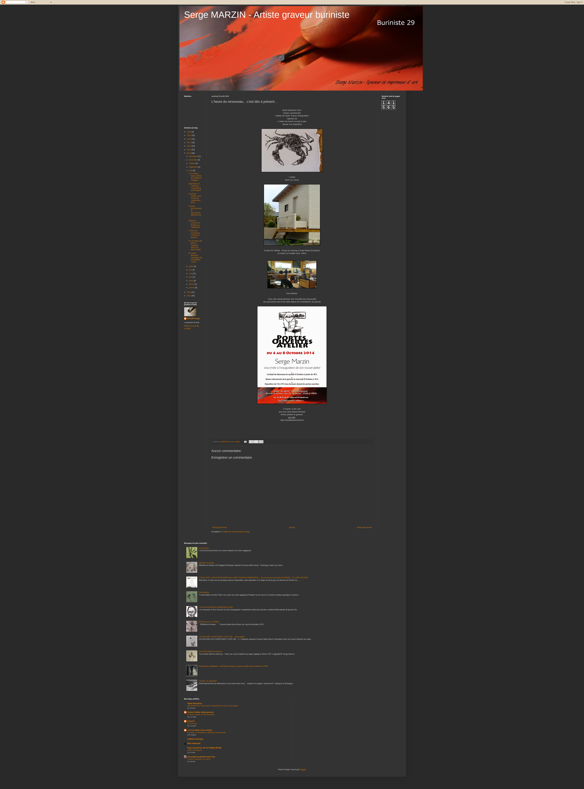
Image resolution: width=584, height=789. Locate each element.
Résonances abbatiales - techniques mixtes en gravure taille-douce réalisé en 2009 (233, 666)
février (192, 284)
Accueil (292, 527)
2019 (189, 135)
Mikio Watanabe (193, 743)
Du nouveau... (192, 723)
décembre (193, 156)
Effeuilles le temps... (207, 563)
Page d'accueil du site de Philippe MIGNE (204, 748)
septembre (193, 167)
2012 (189, 296)
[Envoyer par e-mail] (250, 441)
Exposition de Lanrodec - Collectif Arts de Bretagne (195, 187)
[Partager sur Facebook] (259, 441)
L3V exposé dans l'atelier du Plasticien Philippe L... (195, 176)
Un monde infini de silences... (211, 651)
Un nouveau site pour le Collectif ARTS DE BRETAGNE (195, 245)
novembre (193, 160)
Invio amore (204, 548)
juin (190, 270)
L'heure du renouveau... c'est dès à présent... (195, 234)
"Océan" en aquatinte (208, 681)
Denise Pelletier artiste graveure (200, 712)
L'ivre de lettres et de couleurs (199, 730)
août (191, 170)
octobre (192, 163)
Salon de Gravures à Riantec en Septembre (194, 224)
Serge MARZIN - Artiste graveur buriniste (266, 15)
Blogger (303, 769)
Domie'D (191, 721)
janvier (192, 288)
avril (191, 277)
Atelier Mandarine (194, 703)
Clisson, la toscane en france (199, 759)
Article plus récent (219, 527)
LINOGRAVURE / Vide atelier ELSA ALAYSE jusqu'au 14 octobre (212, 706)
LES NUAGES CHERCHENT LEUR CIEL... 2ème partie (222, 637)
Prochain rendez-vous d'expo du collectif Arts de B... (195, 198)
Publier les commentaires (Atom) (236, 532)
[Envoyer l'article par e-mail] (245, 442)
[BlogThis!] (253, 441)
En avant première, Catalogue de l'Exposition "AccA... (195, 257)
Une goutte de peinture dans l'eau (201, 757)
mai (191, 273)
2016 (189, 146)
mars (191, 281)
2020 (189, 132)
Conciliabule (204, 592)
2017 (189, 142)
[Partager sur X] (256, 441)
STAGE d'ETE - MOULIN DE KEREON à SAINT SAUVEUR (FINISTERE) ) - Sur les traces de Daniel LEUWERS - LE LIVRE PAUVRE (253, 578)
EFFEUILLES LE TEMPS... (210, 622)
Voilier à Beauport (194, 750)
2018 (189, 139)
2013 (189, 292)
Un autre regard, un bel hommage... (201, 714)
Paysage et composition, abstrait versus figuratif (206, 732)
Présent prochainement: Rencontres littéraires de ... (195, 211)
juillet (191, 266)
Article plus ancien (364, 527)
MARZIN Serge (193, 318)
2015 (189, 150)
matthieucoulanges (195, 739)
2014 (189, 153)
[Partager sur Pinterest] (261, 441)
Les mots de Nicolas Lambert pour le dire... (216, 607)
